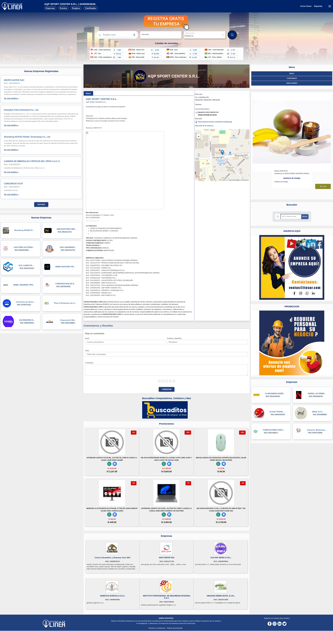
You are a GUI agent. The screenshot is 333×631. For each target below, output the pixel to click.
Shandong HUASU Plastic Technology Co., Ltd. (27, 137)
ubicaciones (291, 83)
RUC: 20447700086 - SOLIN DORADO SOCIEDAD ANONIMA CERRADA (112, 260)
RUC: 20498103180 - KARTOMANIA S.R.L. (101, 278)
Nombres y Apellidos (174, 338)
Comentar (166, 389)
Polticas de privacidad (174, 628)
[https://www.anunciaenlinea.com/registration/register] (292, 343)
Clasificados (90, 8)
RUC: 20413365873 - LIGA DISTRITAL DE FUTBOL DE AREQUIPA (109, 280)
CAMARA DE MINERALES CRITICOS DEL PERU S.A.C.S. (32, 161)
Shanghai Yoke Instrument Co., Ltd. (21, 110)
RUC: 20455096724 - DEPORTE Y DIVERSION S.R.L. (105, 290)
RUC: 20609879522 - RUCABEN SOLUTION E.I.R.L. (104, 265)
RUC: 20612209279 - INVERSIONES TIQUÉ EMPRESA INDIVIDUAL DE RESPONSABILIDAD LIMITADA (123, 273)
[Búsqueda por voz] (134, 35)
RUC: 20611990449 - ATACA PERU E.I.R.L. (101, 295)
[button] (134, 34)
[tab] (88, 93)
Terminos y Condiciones (157, 628)
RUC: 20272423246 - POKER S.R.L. (99, 268)
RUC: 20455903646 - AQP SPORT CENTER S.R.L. (104, 288)
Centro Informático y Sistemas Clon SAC (112, 558)
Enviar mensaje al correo (207, 115)
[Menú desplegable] (329, 6)
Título (87, 351)
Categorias (292, 78)
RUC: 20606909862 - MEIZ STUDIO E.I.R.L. (101, 283)
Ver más (41, 205)
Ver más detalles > (11, 98)
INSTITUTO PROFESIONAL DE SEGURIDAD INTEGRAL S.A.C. (167, 597)
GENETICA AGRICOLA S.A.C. (112, 596)
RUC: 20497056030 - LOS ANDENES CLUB (101, 275)
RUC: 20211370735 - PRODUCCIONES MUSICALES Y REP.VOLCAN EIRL (112, 263)
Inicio (291, 73)
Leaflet (223, 180)
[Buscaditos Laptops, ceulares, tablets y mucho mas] (165, 410)
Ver (112, 452)
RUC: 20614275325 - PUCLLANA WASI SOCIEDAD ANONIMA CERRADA (112, 285)
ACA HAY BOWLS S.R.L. (220, 558)
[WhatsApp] (109, 464)
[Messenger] (115, 464)
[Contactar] (292, 267)
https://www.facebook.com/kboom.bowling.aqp (215, 122)
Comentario (89, 363)
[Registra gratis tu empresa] (166, 23)
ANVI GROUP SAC (167, 558)
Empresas (50, 8)
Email (87, 338)
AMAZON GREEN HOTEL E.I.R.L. (221, 596)
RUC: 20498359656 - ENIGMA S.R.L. (99, 293)
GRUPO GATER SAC (14, 80)
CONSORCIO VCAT (13, 184)
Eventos (63, 8)
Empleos (76, 8)
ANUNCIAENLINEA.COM (93, 302)
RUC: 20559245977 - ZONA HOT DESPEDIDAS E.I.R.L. (105, 270)
